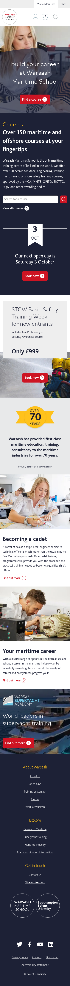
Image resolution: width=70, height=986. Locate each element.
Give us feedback (35, 882)
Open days (35, 784)
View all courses (13, 208)
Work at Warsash (35, 807)
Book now (31, 276)
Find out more (12, 578)
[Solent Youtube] (40, 944)
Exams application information (35, 852)
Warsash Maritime (46, 3)
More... (64, 3)
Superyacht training (35, 837)
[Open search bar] (55, 17)
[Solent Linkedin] (50, 944)
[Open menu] (65, 17)
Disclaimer (52, 957)
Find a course (31, 99)
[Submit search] (63, 199)
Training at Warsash (35, 791)
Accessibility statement (35, 965)
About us (35, 776)
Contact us (35, 875)
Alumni (35, 799)
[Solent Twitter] (19, 944)
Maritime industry (35, 844)
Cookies (36, 957)
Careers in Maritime (35, 829)
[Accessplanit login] (35, 17)
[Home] (9, 16)
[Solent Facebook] (29, 944)
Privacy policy (20, 957)
